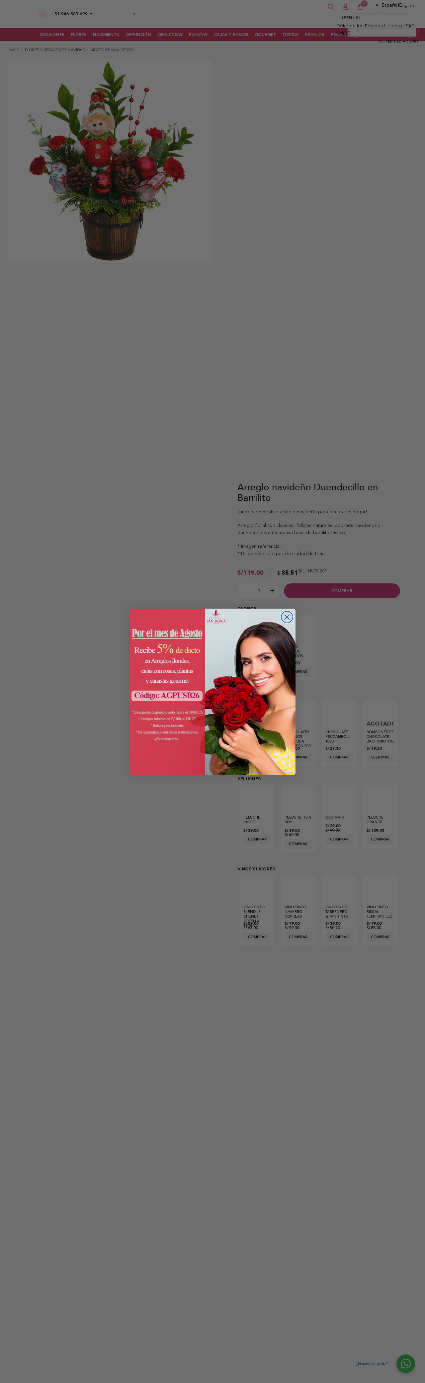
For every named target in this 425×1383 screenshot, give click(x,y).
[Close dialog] (287, 617)
